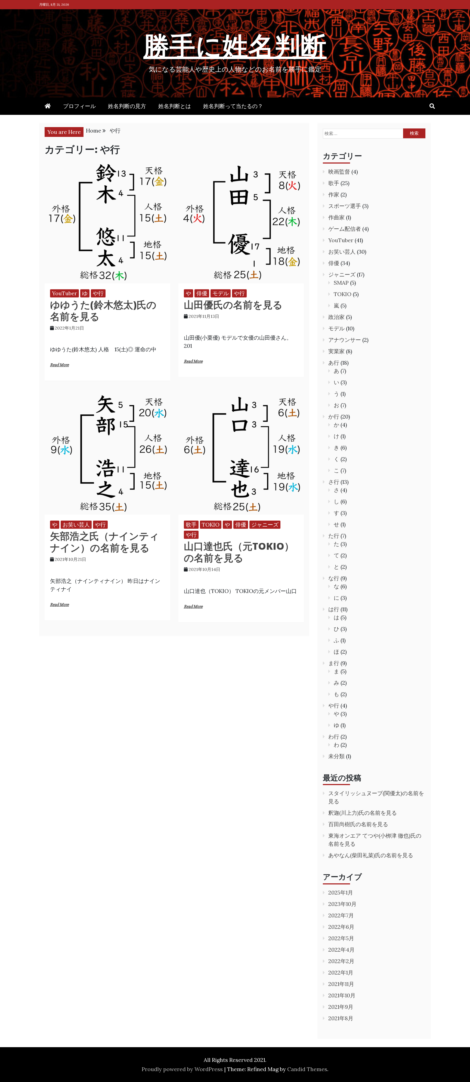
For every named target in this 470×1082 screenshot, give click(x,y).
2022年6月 (341, 926)
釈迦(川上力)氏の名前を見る (362, 812)
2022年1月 (340, 972)
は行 (333, 609)
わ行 (333, 736)
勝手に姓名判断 (235, 45)
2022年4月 (341, 949)
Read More (59, 365)
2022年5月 (341, 938)
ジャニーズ (265, 524)
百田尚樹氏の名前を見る (358, 824)
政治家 (336, 316)
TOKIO (210, 524)
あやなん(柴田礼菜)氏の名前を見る (370, 855)
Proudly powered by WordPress (183, 1069)
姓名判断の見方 (127, 106)
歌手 (191, 524)
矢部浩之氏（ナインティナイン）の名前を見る (104, 541)
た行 (333, 535)
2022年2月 (341, 961)
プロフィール (79, 106)
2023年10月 (342, 903)
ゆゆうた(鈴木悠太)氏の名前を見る (103, 310)
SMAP (341, 282)
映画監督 (339, 171)
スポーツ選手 (344, 205)
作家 (333, 194)
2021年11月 (341, 983)
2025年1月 (340, 892)
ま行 (333, 663)
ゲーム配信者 (344, 228)
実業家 (336, 351)
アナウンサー (344, 339)
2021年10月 (341, 995)
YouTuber (64, 293)
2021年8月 (340, 1018)
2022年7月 (341, 915)
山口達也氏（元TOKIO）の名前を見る (239, 551)
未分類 (336, 756)
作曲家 (336, 217)
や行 (98, 293)
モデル (220, 293)
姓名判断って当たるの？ (233, 106)
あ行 (333, 362)
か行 (333, 416)
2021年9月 (340, 1006)
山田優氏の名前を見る (233, 304)
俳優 (201, 293)
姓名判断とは (174, 106)
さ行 (333, 481)
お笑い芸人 (76, 524)
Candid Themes (307, 1069)
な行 (333, 578)
